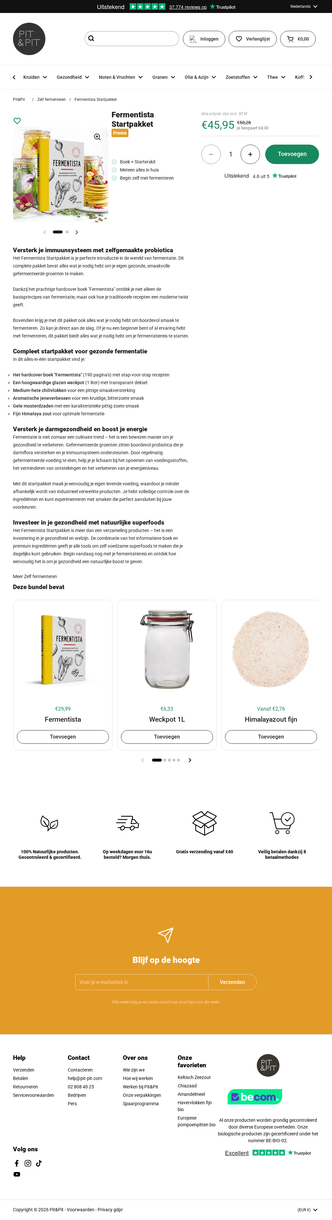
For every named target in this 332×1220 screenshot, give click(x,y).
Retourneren (25, 1086)
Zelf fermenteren (51, 99)
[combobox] (132, 38)
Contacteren (80, 1069)
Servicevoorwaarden (33, 1095)
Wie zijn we (134, 1069)
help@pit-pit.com (85, 1078)
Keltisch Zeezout (194, 1077)
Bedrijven (77, 1095)
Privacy (105, 1209)
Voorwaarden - (82, 1209)
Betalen (20, 1078)
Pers (72, 1103)
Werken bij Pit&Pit (140, 1086)
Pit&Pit (19, 99)
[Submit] (92, 38)
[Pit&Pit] (29, 39)
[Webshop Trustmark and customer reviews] (268, 1106)
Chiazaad (187, 1085)
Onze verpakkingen (142, 1095)
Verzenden (23, 1069)
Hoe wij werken (138, 1078)
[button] (298, 39)
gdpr (118, 1209)
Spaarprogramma (141, 1103)
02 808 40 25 (81, 1086)
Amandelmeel (191, 1094)
